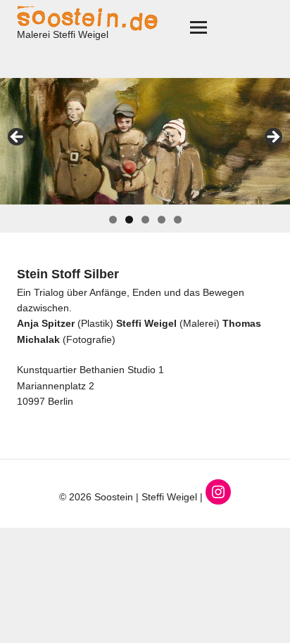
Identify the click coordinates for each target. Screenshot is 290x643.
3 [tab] (145, 219)
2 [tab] (129, 219)
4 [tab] (161, 219)
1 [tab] (113, 219)
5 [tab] (178, 219)
